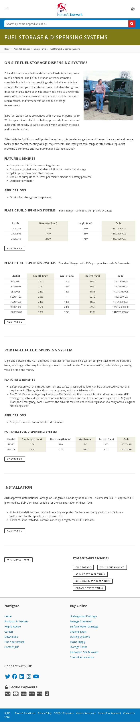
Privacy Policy (45, 713)
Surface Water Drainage (84, 626)
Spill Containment (112, 567)
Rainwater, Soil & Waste (84, 652)
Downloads (11, 636)
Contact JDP (11, 647)
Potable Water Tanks (89, 588)
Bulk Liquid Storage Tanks (93, 581)
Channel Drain (78, 631)
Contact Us (14, 248)
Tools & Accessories (82, 657)
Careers (8, 631)
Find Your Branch (14, 642)
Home (8, 616)
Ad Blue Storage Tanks (90, 574)
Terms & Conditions (25, 713)
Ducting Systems (80, 636)
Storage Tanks (78, 647)
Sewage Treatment (81, 621)
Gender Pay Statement (109, 713)
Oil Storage (83, 567)
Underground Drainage (83, 616)
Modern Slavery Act (86, 713)
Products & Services (16, 621)
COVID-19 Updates (63, 713)
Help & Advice (12, 626)
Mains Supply (77, 642)
